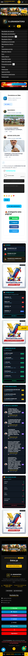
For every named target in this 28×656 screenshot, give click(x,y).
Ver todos (7, 104)
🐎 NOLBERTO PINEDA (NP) (10, 398)
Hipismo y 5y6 (6, 602)
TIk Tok (14, 622)
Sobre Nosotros (12, 645)
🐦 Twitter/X (14, 231)
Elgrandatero (14, 633)
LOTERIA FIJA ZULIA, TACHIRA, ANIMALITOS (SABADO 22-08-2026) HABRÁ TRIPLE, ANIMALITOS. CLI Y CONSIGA (14, 411)
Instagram (14, 615)
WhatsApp (14, 608)
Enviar (6, 200)
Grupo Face (15, 626)
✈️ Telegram (14, 222)
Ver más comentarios (14, 206)
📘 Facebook (14, 226)
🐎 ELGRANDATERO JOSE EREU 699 (12, 389)
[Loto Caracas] (14, 276)
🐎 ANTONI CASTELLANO (10, 394)
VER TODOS (13, 315)
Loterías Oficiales (7, 598)
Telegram (15, 611)
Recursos (17, 645)
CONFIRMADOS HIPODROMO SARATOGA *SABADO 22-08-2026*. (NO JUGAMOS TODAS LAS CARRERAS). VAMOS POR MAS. (14, 432)
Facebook (14, 619)
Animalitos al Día (7, 600)
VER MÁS (14, 380)
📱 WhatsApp (14, 218)
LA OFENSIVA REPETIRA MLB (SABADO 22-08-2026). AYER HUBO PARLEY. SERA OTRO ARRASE (14, 421)
